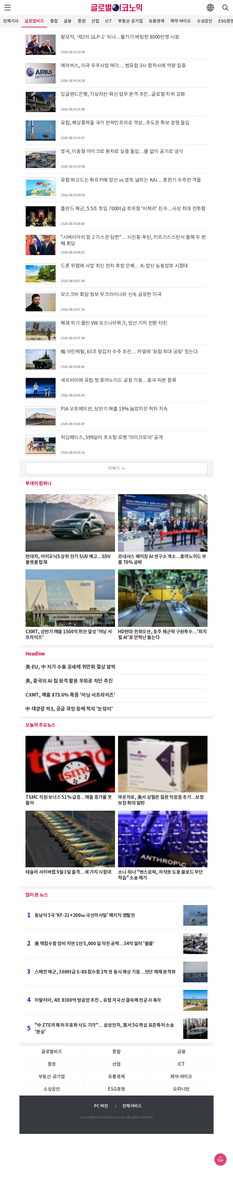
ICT (108, 21)
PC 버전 (101, 1106)
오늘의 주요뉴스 (40, 725)
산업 (95, 21)
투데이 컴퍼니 (38, 483)
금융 (68, 21)
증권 (82, 21)
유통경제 (156, 21)
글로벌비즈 (34, 21)
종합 (54, 21)
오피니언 (181, 1089)
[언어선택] (210, 7)
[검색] (225, 7)
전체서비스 (132, 1106)
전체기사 (11, 21)
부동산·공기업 (130, 21)
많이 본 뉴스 (36, 895)
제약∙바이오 (180, 21)
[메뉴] (7, 7)
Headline (35, 654)
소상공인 (204, 21)
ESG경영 (116, 1089)
